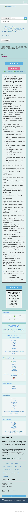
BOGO (17, 463)
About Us (5, 476)
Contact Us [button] (14, 496)
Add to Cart (15, 63)
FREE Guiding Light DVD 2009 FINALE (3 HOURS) (14, 352)
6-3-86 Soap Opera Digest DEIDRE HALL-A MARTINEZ (14, 374)
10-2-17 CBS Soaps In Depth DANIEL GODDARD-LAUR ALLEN (14, 432)
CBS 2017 (22, 28)
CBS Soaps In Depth (10, 27)
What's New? (6, 395)
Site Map (17, 469)
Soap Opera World (19, 511)
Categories (6, 40)
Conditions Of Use (7, 469)
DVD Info (5, 473)
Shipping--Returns (7, 466)
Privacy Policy (18, 466)
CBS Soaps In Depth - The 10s (11, 28)
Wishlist (15, 68)
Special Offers (9, 463)
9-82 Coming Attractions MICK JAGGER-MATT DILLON (14, 412)
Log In (3, 36)
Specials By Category (8, 358)
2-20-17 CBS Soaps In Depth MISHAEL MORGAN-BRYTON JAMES (12, 30)
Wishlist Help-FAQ (14, 473)
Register (8, 36)
